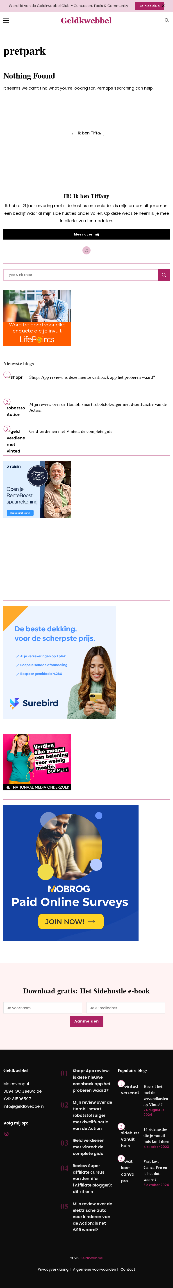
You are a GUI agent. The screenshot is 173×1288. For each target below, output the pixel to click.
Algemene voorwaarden (94, 1269)
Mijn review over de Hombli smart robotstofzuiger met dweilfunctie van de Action (98, 407)
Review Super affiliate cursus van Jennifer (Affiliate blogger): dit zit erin (92, 1178)
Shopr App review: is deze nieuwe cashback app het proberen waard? (92, 377)
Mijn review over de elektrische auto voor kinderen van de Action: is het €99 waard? (92, 1217)
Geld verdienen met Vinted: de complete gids (70, 431)
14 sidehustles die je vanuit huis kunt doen (156, 1135)
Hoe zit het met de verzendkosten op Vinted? (155, 1095)
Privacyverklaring (53, 1269)
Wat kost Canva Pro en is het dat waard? (155, 1170)
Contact (128, 1269)
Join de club (149, 6)
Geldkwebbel (91, 1258)
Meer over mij (86, 234)
